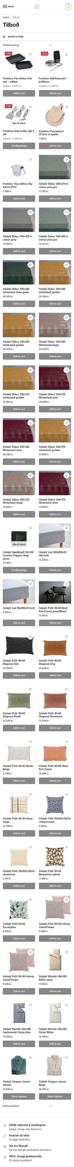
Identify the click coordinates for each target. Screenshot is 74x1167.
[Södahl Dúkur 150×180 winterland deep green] (19, 272)
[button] (68, 6)
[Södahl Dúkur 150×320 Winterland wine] (19, 430)
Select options (19, 1096)
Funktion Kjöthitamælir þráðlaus (52, 80)
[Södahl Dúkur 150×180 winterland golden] (55, 272)
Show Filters (16, 36)
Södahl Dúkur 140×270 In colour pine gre (53, 185)
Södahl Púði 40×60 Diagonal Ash (14, 662)
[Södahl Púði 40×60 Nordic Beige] (19, 749)
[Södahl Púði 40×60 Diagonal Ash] (19, 644)
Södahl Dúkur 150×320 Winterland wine (16, 448)
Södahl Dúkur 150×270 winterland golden (16, 396)
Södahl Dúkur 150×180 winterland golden (52, 291)
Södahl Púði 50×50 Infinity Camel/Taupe (54, 925)
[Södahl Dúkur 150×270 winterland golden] (19, 377)
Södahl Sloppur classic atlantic (16, 1083)
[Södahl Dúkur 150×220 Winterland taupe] (55, 325)
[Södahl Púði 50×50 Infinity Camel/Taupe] (55, 907)
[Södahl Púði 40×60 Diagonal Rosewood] (55, 696)
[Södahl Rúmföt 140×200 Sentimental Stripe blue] (19, 1012)
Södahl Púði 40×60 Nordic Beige (18, 768)
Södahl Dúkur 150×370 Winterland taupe (16, 501)
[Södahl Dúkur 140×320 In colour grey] (19, 220)
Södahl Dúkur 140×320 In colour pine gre (53, 238)
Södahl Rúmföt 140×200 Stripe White (53, 1031)
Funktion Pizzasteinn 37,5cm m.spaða (51, 133)
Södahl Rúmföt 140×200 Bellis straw (53, 978)
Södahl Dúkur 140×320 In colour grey (17, 238)
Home (6, 17)
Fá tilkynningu (19, 146)
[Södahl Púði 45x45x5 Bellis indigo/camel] (55, 802)
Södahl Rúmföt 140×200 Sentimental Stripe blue (17, 1031)
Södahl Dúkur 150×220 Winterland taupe (52, 343)
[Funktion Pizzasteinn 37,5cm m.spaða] (55, 114)
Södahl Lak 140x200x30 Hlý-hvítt (52, 554)
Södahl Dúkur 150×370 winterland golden (52, 448)
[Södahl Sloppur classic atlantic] (19, 1065)
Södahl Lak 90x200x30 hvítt (19, 608)
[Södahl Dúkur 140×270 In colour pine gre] (55, 167)
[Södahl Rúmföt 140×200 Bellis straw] (55, 960)
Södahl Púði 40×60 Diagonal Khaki (14, 715)
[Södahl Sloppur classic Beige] (55, 1065)
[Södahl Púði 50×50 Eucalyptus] (19, 907)
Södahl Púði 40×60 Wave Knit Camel (53, 768)
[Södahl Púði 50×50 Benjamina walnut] (55, 854)
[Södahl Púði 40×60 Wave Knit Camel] (55, 749)
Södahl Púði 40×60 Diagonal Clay (50, 662)
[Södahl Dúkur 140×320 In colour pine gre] (55, 220)
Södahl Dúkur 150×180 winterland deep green (16, 291)
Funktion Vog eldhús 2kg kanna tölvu (17, 185)
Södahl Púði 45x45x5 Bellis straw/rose (19, 873)
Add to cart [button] (19, 93)
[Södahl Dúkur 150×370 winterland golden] (55, 430)
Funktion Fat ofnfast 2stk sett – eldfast (17, 80)
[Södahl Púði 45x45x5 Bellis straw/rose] (19, 854)
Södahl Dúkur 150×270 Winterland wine (52, 396)
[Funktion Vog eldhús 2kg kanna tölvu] (19, 167)
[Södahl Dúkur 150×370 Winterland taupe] (19, 483)
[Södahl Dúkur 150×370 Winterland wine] (55, 483)
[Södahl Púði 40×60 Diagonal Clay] (55, 644)
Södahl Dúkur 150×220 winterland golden (16, 343)
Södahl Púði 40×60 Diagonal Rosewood (50, 715)
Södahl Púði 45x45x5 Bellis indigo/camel (55, 820)
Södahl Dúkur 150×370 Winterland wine (52, 501)
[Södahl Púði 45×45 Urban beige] (19, 802)
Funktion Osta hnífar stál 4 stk (18, 133)
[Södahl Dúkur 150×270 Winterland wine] (55, 377)
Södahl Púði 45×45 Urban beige (18, 820)
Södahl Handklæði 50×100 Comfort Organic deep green (18, 555)
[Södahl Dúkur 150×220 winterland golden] (19, 325)
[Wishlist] (30, 54)
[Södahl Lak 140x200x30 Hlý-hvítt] (55, 535)
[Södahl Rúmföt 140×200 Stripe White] (55, 1012)
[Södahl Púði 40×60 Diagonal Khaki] (19, 696)
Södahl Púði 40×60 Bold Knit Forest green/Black (53, 610)
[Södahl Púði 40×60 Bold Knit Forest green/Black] (55, 591)
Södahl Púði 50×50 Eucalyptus (14, 925)
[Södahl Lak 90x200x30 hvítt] (19, 591)
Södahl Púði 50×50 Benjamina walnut (50, 873)
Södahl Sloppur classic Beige (52, 1083)
